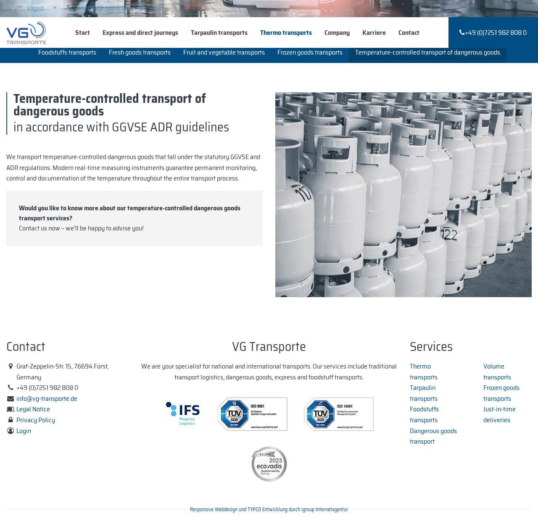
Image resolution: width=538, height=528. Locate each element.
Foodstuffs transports (67, 52)
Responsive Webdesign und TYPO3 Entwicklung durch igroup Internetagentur (269, 509)
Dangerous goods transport (433, 436)
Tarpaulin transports (219, 32)
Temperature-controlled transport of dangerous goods (427, 52)
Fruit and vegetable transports (224, 52)
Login (23, 431)
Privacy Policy (35, 420)
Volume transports (497, 371)
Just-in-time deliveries (499, 414)
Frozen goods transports (310, 52)
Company (337, 32)
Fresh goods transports (140, 52)
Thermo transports (286, 32)
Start (82, 32)
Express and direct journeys (140, 32)
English (35, 8)
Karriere (374, 32)
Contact (408, 32)
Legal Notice (33, 409)
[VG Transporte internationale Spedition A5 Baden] (26, 32)
